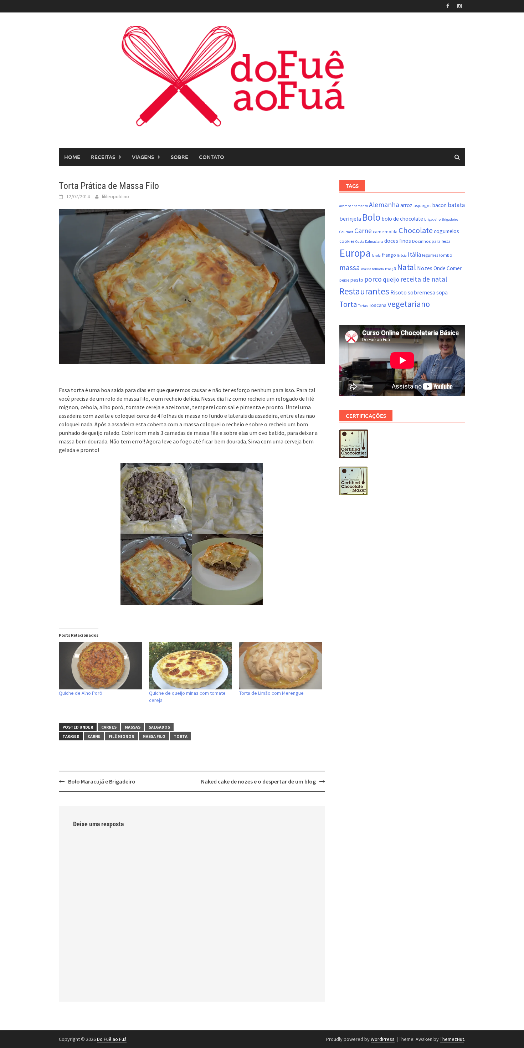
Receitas (103, 156)
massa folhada (372, 269)
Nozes (424, 268)
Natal (406, 267)
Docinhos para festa (431, 241)
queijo (391, 279)
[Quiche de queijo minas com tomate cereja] (190, 665)
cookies (346, 241)
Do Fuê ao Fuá (112, 1039)
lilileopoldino (115, 196)
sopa (442, 292)
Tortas (363, 305)
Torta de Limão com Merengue (271, 693)
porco (373, 279)
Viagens (143, 156)
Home (72, 156)
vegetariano (408, 304)
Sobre (179, 156)
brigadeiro (432, 219)
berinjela (350, 218)
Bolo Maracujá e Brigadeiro (101, 781)
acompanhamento (353, 206)
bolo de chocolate (402, 218)
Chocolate (416, 230)
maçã (390, 268)
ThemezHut (452, 1039)
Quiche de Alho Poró (80, 693)
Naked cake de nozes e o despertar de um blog (258, 781)
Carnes (109, 727)
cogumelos (446, 231)
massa (349, 267)
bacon (439, 205)
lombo (445, 255)
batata (456, 205)
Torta (180, 736)
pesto (356, 280)
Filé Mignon (121, 736)
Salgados (159, 727)
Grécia (402, 255)
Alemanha (384, 204)
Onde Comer (447, 268)
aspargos (422, 205)
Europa (355, 253)
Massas (132, 727)
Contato (211, 156)
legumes (430, 255)
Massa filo (154, 736)
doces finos (397, 240)
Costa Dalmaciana (369, 241)
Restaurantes (364, 291)
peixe (344, 280)
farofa (376, 255)
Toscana (377, 305)
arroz (406, 205)
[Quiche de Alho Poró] (100, 665)
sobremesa (421, 292)
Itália (414, 254)
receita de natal (423, 279)
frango (389, 255)
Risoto (398, 292)
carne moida (385, 231)
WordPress (383, 1039)
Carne (94, 736)
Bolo (371, 217)
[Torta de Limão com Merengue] (280, 665)
